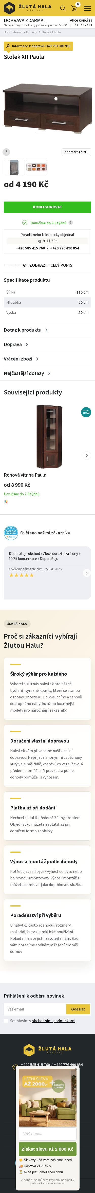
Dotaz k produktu (23, 330)
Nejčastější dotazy (24, 373)
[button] (87, 455)
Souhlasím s (42, 1021)
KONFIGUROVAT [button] (47, 207)
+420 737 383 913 (57, 46)
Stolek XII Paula (51, 32)
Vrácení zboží (18, 359)
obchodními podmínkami (53, 1021)
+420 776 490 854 (64, 248)
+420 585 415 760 (30, 248)
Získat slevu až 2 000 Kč (47, 1149)
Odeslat (78, 1009)
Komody (31, 32)
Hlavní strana (13, 32)
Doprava (13, 344)
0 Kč (78, 5)
